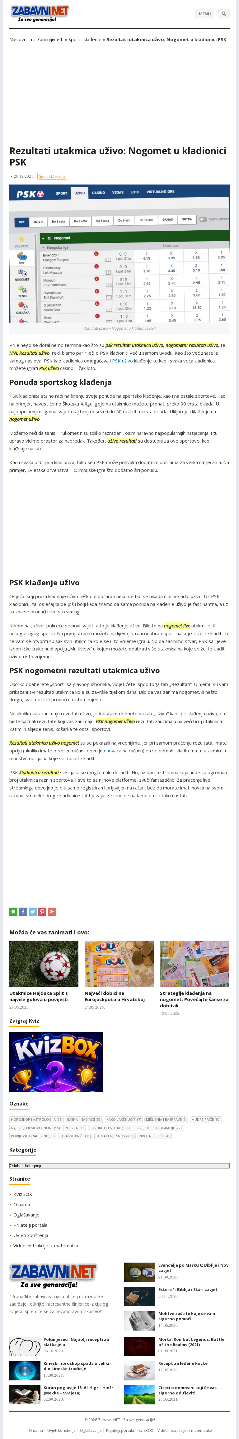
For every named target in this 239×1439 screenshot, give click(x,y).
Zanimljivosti (50, 39)
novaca (113, 750)
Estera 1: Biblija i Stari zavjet (188, 1289)
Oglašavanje (26, 1214)
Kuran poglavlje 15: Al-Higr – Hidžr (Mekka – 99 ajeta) (78, 1390)
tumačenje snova (115, 1136)
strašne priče (75, 1136)
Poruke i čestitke (109, 1127)
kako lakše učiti (123, 1119)
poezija (74, 1127)
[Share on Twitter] (33, 912)
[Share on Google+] (52, 912)
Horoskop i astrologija (36, 1119)
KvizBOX (22, 1194)
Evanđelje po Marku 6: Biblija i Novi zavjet (194, 1267)
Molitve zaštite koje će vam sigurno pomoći (186, 1316)
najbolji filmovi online (35, 1127)
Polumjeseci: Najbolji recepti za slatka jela (76, 1341)
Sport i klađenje (84, 39)
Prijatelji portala (30, 1225)
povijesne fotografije (157, 1127)
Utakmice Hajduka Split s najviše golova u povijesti (38, 996)
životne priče (154, 1136)
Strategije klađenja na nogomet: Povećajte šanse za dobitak (194, 999)
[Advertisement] (119, 94)
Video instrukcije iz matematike (46, 1245)
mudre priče (205, 1119)
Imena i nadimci (84, 1119)
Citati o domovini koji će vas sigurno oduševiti (187, 1390)
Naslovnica (20, 39)
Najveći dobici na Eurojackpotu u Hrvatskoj (115, 996)
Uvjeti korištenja (30, 1235)
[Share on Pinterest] (42, 912)
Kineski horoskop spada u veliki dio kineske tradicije (76, 1365)
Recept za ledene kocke (183, 1363)
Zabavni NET (109, 1419)
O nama (21, 1204)
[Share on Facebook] (23, 912)
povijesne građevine (32, 1136)
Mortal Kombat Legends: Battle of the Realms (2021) (191, 1341)
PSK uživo (122, 360)
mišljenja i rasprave (166, 1119)
